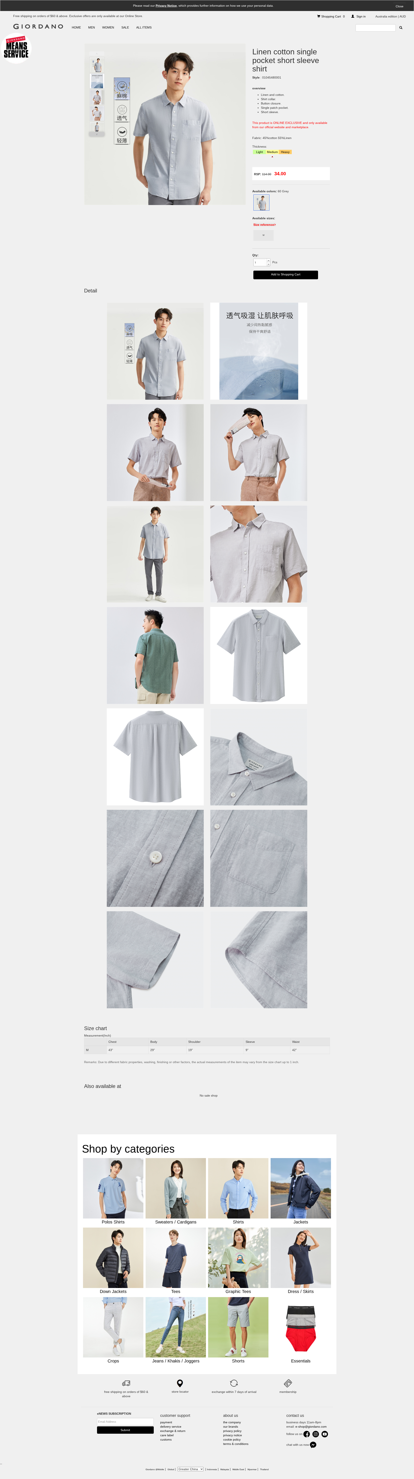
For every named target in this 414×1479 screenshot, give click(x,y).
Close (399, 6)
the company (232, 1422)
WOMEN (108, 27)
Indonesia (212, 1469)
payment (166, 1422)
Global (171, 1469)
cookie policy (232, 1439)
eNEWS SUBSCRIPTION (114, 1413)
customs (166, 1439)
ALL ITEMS (144, 27)
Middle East (238, 1469)
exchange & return (172, 1431)
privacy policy (232, 1431)
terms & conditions (235, 1444)
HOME (76, 27)
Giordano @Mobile (155, 1469)
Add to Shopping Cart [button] (285, 274)
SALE (125, 27)
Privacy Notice (166, 5)
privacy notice (232, 1435)
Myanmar (252, 1469)
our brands (230, 1426)
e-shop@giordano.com (311, 1426)
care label (167, 1435)
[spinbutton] (260, 262)
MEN (91, 27)
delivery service (170, 1426)
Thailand (264, 1469)
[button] (268, 260)
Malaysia (224, 1469)
